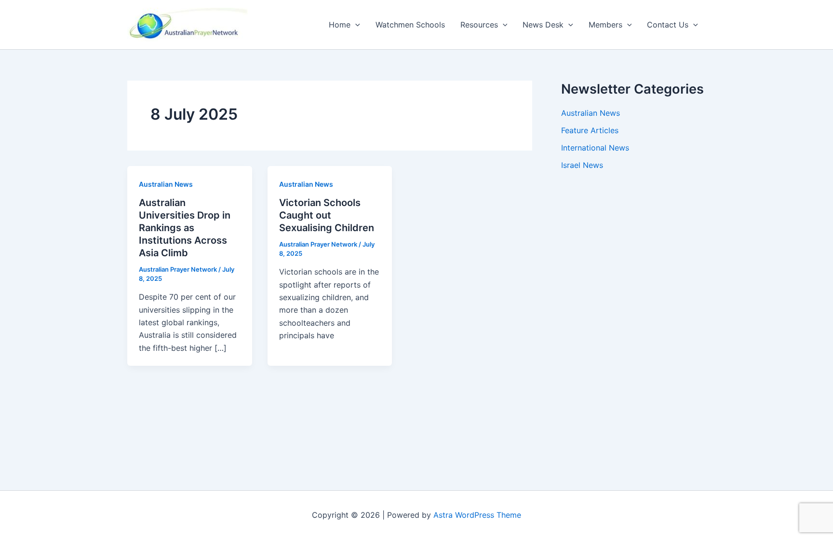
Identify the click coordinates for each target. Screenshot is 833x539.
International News (595, 147)
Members (605, 24)
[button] (355, 24)
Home (339, 24)
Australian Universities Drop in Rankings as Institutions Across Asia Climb (184, 228)
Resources (479, 24)
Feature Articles (589, 130)
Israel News (582, 165)
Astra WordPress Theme (477, 515)
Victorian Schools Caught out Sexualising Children (326, 215)
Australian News (166, 184)
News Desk (543, 24)
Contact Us (667, 24)
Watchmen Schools (410, 24)
